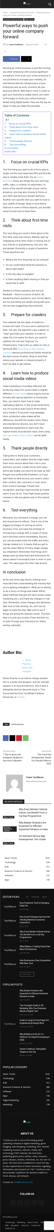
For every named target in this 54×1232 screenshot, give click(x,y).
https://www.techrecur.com (36, 781)
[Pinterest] (19, 738)
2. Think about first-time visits (21, 127)
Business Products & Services (22, 12)
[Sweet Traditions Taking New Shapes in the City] (10, 1053)
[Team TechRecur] (5, 44)
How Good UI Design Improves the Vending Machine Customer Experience (35, 920)
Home (5, 12)
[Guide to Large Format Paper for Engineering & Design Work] (10, 1024)
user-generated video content (18, 435)
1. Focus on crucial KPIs (17, 123)
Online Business (17, 724)
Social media (19, 393)
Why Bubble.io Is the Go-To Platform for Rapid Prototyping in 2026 (35, 1037)
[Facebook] (6, 738)
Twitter (20, 697)
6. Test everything (15, 144)
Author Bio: (10, 151)
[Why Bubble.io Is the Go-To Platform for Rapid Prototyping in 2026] (10, 1038)
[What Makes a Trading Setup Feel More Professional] (10, 950)
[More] (36, 59)
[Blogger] (13, 1202)
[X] (12, 738)
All (27, 897)
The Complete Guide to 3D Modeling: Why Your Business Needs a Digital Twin (33, 1008)
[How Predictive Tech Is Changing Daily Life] (10, 907)
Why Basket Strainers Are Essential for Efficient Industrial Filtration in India (33, 826)
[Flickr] (27, 1202)
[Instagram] (34, 1202)
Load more (26, 974)
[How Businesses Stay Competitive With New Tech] (10, 964)
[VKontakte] (41, 1202)
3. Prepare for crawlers (17, 130)
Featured (35, 897)
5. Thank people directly (18, 141)
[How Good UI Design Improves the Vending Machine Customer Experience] (10, 921)
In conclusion (11, 148)
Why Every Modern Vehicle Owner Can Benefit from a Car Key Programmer (33, 812)
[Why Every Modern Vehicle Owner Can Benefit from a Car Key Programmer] (10, 813)
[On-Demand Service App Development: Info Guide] (10, 839)
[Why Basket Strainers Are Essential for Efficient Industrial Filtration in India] (10, 826)
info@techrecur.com (23, 1182)
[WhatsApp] (26, 738)
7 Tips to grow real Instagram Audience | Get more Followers (13, 757)
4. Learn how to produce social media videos (25, 136)
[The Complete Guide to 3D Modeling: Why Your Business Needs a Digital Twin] (10, 1009)
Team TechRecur (16, 44)
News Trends (29, 19)
